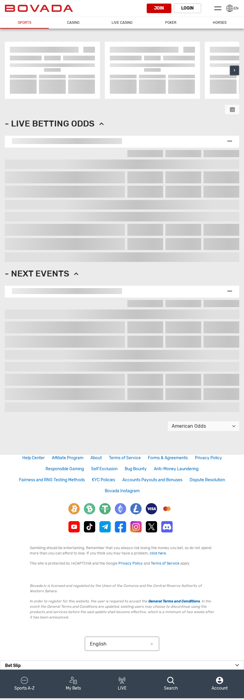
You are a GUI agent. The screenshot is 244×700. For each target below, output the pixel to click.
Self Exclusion (104, 468)
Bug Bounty (136, 468)
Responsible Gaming (65, 468)
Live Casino (122, 23)
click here (158, 553)
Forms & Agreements (168, 457)
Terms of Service (125, 457)
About (96, 457)
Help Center (33, 457)
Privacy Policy (208, 457)
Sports (24, 23)
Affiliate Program (67, 457)
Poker (170, 23)
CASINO (73, 23)
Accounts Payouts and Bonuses (152, 479)
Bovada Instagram (122, 490)
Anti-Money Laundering (176, 468)
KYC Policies (103, 479)
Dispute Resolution (207, 479)
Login (187, 8)
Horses (219, 23)
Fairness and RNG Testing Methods (52, 479)
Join (159, 8)
